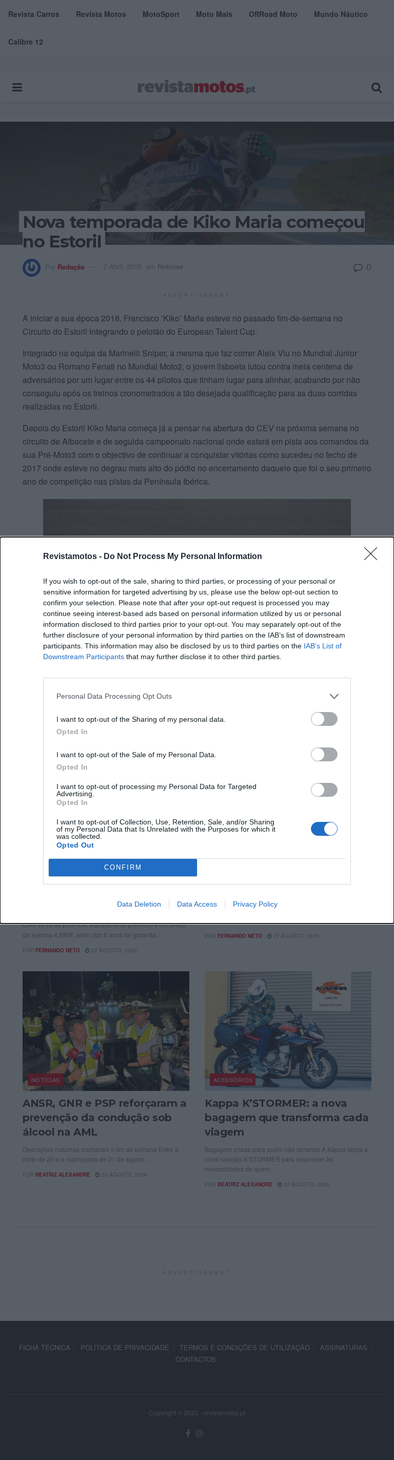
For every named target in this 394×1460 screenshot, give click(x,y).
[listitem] (197, 696)
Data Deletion (139, 904)
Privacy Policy (255, 904)
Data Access (197, 904)
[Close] (374, 557)
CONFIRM (123, 867)
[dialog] (197, 730)
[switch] (324, 719)
